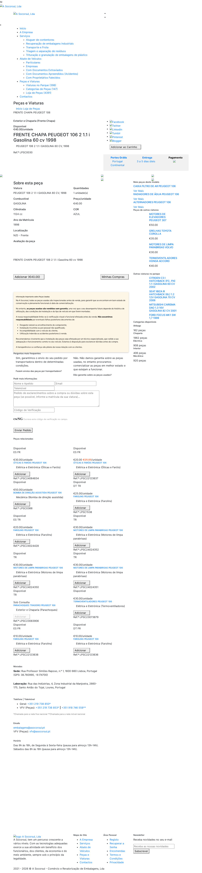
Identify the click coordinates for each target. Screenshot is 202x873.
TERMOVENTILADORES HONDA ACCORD (163, 259)
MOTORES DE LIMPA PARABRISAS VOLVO (161, 246)
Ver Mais (138, 190)
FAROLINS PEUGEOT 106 (85, 496)
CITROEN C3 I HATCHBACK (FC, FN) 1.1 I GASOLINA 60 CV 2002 (162, 282)
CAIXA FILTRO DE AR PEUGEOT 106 (154, 186)
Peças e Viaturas (30, 81)
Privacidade (117, 862)
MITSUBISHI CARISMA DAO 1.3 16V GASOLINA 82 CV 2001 (163, 307)
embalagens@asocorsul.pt (29, 727)
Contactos (26, 96)
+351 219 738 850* (39, 703)
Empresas (32, 66)
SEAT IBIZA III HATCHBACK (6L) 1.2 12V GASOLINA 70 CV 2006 (162, 296)
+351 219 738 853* (47, 707)
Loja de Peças (31, 108)
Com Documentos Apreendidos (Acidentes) (52, 73)
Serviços (25, 36)
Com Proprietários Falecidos (43, 77)
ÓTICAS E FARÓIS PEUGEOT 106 (29, 462)
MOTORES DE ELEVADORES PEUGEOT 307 (157, 217)
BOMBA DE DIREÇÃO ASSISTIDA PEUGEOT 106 (37, 492)
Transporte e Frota (37, 47)
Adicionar (21, 474)
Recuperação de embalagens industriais (50, 43)
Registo (114, 839)
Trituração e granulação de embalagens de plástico (56, 54)
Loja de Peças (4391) (38, 92)
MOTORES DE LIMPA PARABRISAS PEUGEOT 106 (98, 530)
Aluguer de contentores (40, 39)
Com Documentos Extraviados (44, 70)
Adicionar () (28, 276)
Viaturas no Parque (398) (41, 85)
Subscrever (141, 851)
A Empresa (26, 32)
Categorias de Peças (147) (42, 89)
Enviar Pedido (23, 430)
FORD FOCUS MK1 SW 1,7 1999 (162, 316)
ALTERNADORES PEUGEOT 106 (152, 202)
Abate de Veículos (30, 58)
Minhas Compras (113, 276)
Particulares (33, 62)
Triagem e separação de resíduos (46, 51)
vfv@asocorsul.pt (40, 731)
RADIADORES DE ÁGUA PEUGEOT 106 (156, 194)
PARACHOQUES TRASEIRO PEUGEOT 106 (34, 605)
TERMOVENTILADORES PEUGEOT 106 (92, 601)
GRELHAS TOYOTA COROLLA (160, 232)
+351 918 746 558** (74, 707)
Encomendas (117, 850)
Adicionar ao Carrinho (124, 147)
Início (23, 28)
